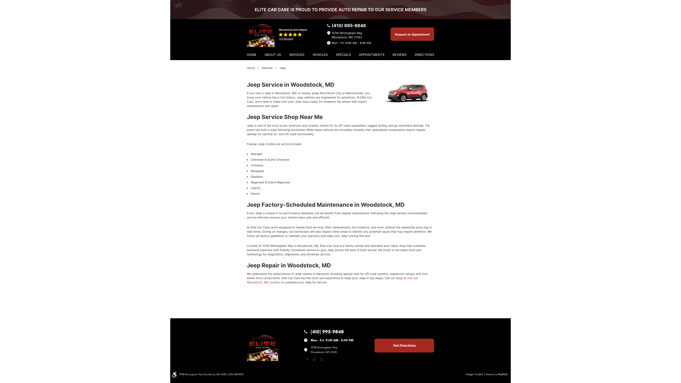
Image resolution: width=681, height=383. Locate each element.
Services (296, 55)
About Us (273, 55)
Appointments (371, 55)
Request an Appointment (412, 34)
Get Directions (404, 345)
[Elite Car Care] (261, 34)
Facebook (307, 359)
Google (314, 359)
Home (251, 55)
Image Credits (474, 374)
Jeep (282, 68)
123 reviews (286, 38)
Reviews (399, 55)
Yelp (321, 359)
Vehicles (320, 55)
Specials (343, 55)
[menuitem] (251, 54)
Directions (424, 55)
